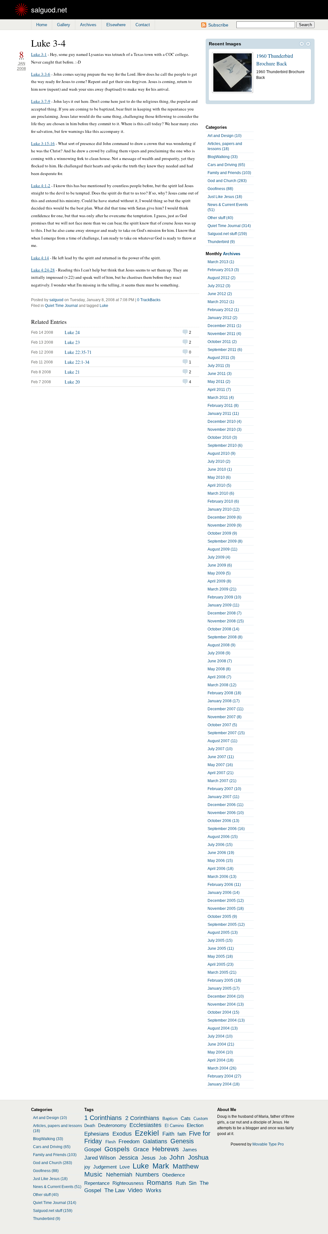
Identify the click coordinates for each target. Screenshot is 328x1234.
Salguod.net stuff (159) (227, 234)
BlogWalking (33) (223, 157)
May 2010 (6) (219, 477)
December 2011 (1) (224, 326)
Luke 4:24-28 (43, 270)
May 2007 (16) (220, 765)
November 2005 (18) (226, 908)
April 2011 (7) (219, 389)
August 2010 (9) (221, 453)
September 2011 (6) (225, 349)
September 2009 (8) (225, 541)
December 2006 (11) (225, 805)
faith (181, 1134)
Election (195, 1125)
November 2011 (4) (224, 333)
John (176, 1157)
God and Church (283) (227, 181)
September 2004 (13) (226, 1020)
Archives (88, 24)
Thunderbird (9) (221, 242)
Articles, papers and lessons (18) (225, 146)
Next (308, 44)
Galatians (155, 1141)
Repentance (97, 1183)
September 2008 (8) (225, 637)
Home (41, 24)
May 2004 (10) (220, 1052)
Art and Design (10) (225, 135)
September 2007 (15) (226, 733)
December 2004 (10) (226, 996)
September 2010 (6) (225, 445)
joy (87, 1166)
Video (135, 1190)
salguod (56, 300)
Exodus (122, 1134)
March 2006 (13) (222, 876)
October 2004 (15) (223, 1012)
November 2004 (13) (226, 1004)
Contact (142, 24)
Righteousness (128, 1183)
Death (89, 1125)
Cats (186, 1118)
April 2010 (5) (219, 485)
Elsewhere (116, 24)
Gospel (92, 1149)
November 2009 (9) (225, 525)
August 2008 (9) (221, 645)
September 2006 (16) (226, 828)
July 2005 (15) (220, 940)
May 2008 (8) (219, 669)
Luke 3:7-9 (40, 101)
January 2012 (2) (222, 318)
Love (124, 1166)
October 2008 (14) (223, 629)
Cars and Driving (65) (226, 165)
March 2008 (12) (222, 685)
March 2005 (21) (222, 972)
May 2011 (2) (219, 381)
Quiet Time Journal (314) (229, 226)
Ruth (181, 1183)
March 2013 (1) (221, 262)
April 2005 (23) (221, 964)
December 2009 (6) (225, 517)
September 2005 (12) (226, 924)
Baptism (170, 1118)
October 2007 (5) (222, 725)
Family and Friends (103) (229, 173)
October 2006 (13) (223, 821)
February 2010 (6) (223, 501)
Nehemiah (119, 1174)
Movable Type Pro (268, 1144)
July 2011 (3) (219, 365)
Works (153, 1190)
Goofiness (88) (220, 189)
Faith (168, 1134)
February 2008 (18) (224, 693)
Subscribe (218, 24)
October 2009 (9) (222, 533)
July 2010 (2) (219, 461)
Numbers (147, 1174)
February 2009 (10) (224, 597)
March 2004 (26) (222, 1068)
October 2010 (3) (222, 437)
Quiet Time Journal (61, 305)
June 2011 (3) (220, 373)
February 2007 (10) (224, 789)
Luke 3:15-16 (43, 143)
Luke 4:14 (40, 258)
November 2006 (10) (226, 813)
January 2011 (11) (223, 413)
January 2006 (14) (224, 892)
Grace (141, 1149)
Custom (200, 1118)
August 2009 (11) (222, 549)
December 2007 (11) (225, 709)
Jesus (148, 1158)
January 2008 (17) (224, 701)
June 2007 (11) (221, 757)
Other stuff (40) (220, 218)
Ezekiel (147, 1133)
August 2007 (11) (222, 741)
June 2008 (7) (220, 661)
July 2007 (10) (220, 749)
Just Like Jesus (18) (225, 196)
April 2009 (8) (219, 581)
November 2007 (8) (225, 717)
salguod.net (49, 9)
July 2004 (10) (220, 1036)
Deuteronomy (112, 1125)
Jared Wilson (100, 1158)
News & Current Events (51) (228, 207)
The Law (114, 1190)
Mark (160, 1166)
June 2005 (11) (221, 948)
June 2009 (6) (220, 565)
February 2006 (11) (224, 884)
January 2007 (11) (223, 797)
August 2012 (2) (221, 278)
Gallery (63, 24)
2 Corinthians (142, 1118)
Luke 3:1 (39, 54)
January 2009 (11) (223, 605)
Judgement (105, 1166)
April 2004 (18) (221, 1060)
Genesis (182, 1141)
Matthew (186, 1166)
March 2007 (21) (222, 781)
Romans (159, 1182)
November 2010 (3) (225, 429)
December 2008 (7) (225, 613)
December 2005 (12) (226, 900)
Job (163, 1158)
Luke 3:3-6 (40, 74)
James (190, 1149)
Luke (104, 305)
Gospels (117, 1149)
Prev (302, 44)
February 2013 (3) (223, 270)
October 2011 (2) (222, 341)
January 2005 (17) (224, 988)
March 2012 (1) (221, 302)
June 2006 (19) (221, 852)
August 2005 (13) (223, 932)
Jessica (128, 1157)
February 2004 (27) (224, 1076)
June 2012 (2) (220, 294)
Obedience (173, 1174)
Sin (192, 1183)
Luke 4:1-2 (40, 185)
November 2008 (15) (226, 621)
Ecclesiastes (145, 1125)
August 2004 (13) (223, 1028)
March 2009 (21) (222, 589)
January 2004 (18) (224, 1084)
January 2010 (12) (224, 509)
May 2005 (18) (220, 956)
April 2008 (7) (219, 677)
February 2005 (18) (224, 980)
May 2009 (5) (219, 573)
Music (93, 1174)
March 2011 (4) (221, 397)
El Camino (174, 1125)
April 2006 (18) (221, 868)
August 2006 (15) (223, 836)
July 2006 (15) (220, 844)
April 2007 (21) (221, 773)
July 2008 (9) (219, 653)
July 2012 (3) (219, 286)
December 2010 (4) (225, 421)
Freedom (129, 1141)
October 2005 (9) (222, 916)
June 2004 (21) (221, 1044)
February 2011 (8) (223, 405)
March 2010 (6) (221, 493)
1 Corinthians (103, 1117)
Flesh (110, 1141)
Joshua (198, 1157)
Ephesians (96, 1134)
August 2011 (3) (221, 357)
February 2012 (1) (223, 310)
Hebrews (165, 1149)
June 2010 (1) (220, 469)
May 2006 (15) (220, 860)
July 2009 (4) (219, 557)
